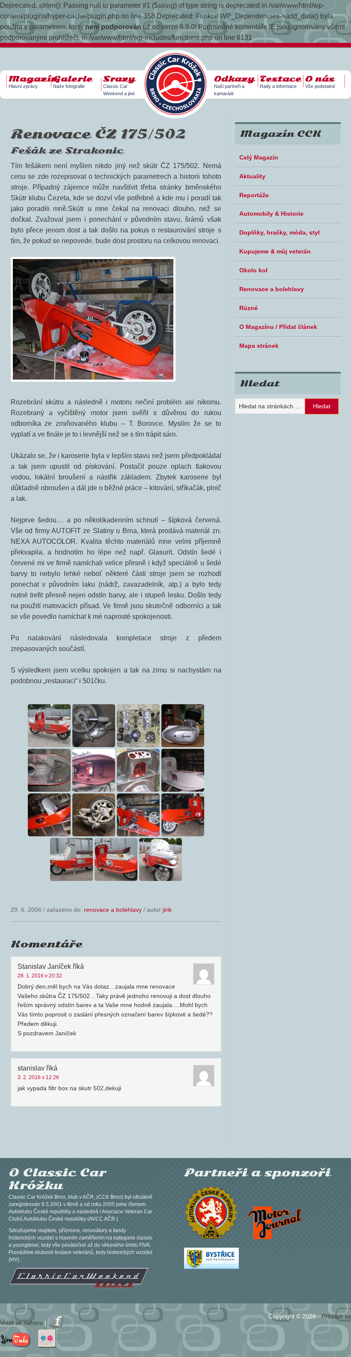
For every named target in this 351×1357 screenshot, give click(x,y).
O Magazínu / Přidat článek (278, 326)
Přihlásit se (336, 1316)
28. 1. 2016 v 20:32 (40, 976)
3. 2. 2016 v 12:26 (38, 1077)
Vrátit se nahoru (21, 1322)
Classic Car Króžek (180, 77)
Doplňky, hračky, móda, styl (279, 232)
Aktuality (252, 176)
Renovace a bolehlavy (113, 909)
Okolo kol (253, 270)
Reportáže (254, 195)
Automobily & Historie (271, 213)
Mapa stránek (259, 345)
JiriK (167, 909)
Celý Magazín (258, 157)
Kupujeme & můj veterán (275, 251)
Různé (248, 308)
